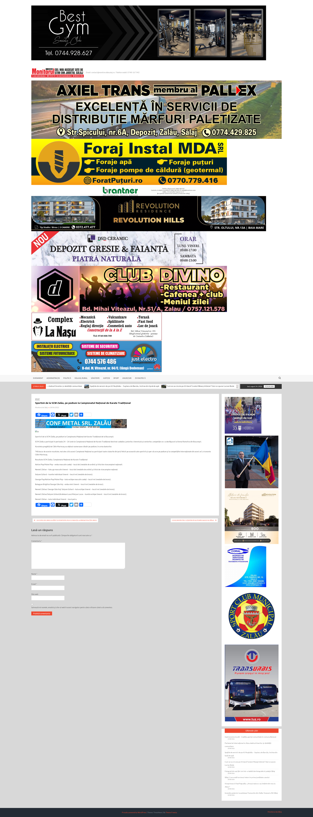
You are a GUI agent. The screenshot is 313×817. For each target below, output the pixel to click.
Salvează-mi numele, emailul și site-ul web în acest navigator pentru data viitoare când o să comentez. (71, 607)
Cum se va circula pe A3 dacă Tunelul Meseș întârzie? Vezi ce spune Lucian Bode (142, 386)
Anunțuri (126, 378)
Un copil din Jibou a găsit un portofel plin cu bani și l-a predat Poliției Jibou (67, 520)
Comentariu (36, 541)
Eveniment (38, 378)
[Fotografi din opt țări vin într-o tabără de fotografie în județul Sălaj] (180, 386)
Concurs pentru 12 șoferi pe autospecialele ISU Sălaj (193, 520)
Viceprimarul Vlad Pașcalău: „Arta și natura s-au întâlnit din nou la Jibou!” (250, 785)
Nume (34, 574)
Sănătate (95, 378)
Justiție (106, 378)
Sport (116, 378)
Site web (34, 594)
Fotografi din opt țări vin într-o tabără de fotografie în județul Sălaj (212, 386)
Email (34, 584)
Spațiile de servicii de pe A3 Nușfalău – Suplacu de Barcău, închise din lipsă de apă (66, 386)
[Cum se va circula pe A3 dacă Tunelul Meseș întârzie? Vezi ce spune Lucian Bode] (105, 386)
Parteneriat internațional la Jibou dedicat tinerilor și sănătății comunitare (248, 744)
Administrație (53, 378)
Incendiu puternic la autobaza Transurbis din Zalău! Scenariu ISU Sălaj (251, 793)
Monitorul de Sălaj (41, 407)
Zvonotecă (140, 378)
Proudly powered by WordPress (134, 812)
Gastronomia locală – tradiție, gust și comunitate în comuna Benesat (250, 737)
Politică (67, 378)
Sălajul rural (81, 378)
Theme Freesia (171, 812)
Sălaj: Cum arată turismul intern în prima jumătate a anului (247, 777)
